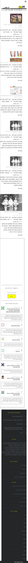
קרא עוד (20, 46)
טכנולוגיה (11, 445)
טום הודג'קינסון (17, 445)
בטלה (21, 443)
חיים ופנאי (10, 24)
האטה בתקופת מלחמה (15, 325)
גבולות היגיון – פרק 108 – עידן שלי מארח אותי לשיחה (13, 366)
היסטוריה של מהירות (21, 490)
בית (26, 519)
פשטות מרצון (23, 452)
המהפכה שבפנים (18, 24)
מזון (26, 515)
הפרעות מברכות (20, 424)
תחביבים (14, 454)
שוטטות (3, 452)
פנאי (7, 450)
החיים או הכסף (15, 443)
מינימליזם (11, 447)
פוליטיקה (24, 554)
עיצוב (5, 24)
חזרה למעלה (19, 562)
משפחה (25, 539)
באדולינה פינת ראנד (16, 339)
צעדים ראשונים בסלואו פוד (20, 494)
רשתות (8, 452)
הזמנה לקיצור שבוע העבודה (17, 416)
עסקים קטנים (12, 450)
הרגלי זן (24, 498)
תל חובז (21, 433)
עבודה (6, 447)
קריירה (12, 452)
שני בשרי (24, 469)
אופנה (20, 131)
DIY (25, 443)
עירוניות (18, 450)
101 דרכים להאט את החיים (20, 486)
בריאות (25, 542)
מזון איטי (16, 447)
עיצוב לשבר (23, 450)
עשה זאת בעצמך (5, 95)
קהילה (20, 26)
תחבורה (25, 558)
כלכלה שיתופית (23, 447)
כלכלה (25, 550)
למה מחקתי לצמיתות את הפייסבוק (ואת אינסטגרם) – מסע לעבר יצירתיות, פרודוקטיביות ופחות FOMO (13, 310)
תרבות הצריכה (8, 454)
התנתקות (24, 445)
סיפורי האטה (23, 506)
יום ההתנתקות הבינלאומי (20, 477)
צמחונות (17, 452)
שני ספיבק (16, 34)
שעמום (24, 454)
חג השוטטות (23, 473)
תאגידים (19, 454)
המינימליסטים (23, 502)
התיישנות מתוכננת (7, 443)
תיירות (25, 535)
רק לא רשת (24, 465)
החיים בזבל (18, 351)
